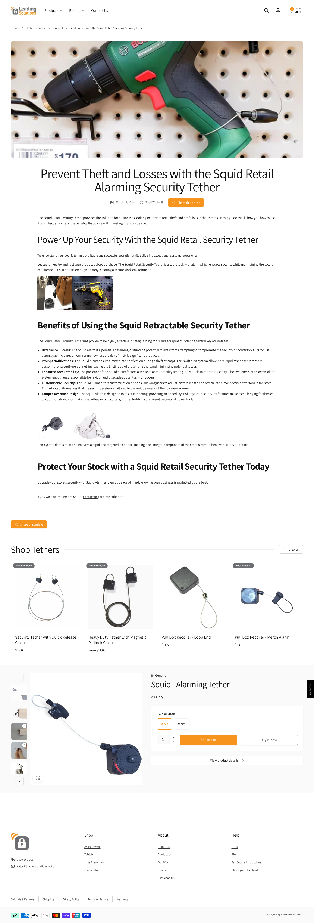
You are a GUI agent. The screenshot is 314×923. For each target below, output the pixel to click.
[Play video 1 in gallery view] (19, 731)
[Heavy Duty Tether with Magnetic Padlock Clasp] (120, 621)
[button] (52, 10)
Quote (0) (311, 689)
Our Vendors (92, 870)
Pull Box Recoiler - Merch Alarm (262, 637)
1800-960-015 (25, 859)
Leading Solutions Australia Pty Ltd (288, 914)
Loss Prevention (94, 862)
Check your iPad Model (246, 870)
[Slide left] (19, 677)
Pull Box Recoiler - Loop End (186, 637)
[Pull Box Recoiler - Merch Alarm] (267, 621)
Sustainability (166, 878)
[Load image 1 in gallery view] (19, 692)
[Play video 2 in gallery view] (19, 750)
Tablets (89, 854)
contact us (90, 496)
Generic (158, 675)
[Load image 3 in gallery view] (19, 770)
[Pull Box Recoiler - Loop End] (193, 621)
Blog (234, 854)
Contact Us (165, 854)
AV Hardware (92, 847)
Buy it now (269, 740)
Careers (162, 870)
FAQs (235, 847)
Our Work (164, 862)
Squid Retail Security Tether (63, 341)
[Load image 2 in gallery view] (19, 712)
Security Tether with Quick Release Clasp (45, 640)
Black (164, 724)
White (181, 724)
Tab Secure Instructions (246, 862)
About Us (164, 847)
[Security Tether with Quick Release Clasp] (47, 621)
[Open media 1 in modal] (86, 729)
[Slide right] (19, 781)
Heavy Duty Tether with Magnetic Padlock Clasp (117, 640)
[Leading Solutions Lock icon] (20, 849)
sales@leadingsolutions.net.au (36, 866)
